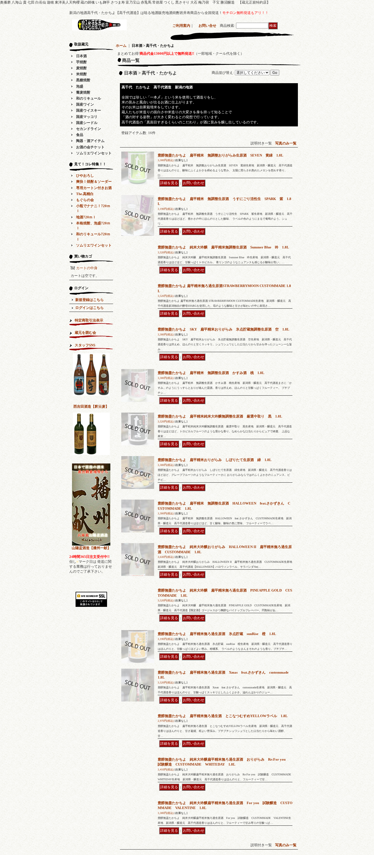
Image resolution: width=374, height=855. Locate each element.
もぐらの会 (85, 200)
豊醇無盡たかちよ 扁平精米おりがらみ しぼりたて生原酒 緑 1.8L (215, 460)
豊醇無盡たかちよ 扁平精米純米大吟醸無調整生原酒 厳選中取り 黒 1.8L (220, 416)
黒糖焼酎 (83, 80)
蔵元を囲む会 (85, 333)
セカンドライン (88, 129)
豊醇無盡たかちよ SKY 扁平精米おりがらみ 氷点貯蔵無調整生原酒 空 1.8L (223, 329)
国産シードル (86, 123)
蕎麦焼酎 (83, 92)
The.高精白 (85, 194)
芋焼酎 (81, 62)
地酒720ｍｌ (86, 217)
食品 (79, 135)
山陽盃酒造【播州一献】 (91, 548)
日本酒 (81, 56)
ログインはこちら (89, 308)
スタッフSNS (85, 345)
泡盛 (79, 86)
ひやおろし (85, 175)
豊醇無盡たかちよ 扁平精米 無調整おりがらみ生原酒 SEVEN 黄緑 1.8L (220, 155)
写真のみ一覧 (286, 143)
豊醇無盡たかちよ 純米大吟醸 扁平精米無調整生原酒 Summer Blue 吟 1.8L (223, 247)
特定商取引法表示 (89, 320)
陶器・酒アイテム (90, 141)
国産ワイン (85, 104)
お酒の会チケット (90, 147)
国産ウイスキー (88, 110)
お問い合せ (207, 26)
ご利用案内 (181, 26)
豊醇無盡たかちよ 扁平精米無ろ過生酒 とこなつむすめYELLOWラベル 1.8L (223, 716)
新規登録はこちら (89, 300)
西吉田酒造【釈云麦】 (91, 406)
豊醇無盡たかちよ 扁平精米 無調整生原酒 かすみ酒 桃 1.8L (211, 373)
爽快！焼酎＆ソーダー (94, 181)
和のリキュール (88, 98)
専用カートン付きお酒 (94, 188)
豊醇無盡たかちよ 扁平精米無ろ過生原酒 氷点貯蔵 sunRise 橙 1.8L (217, 634)
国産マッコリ (86, 117)
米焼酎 (81, 74)
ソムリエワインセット (94, 153)
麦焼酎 (81, 68)
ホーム (121, 46)
